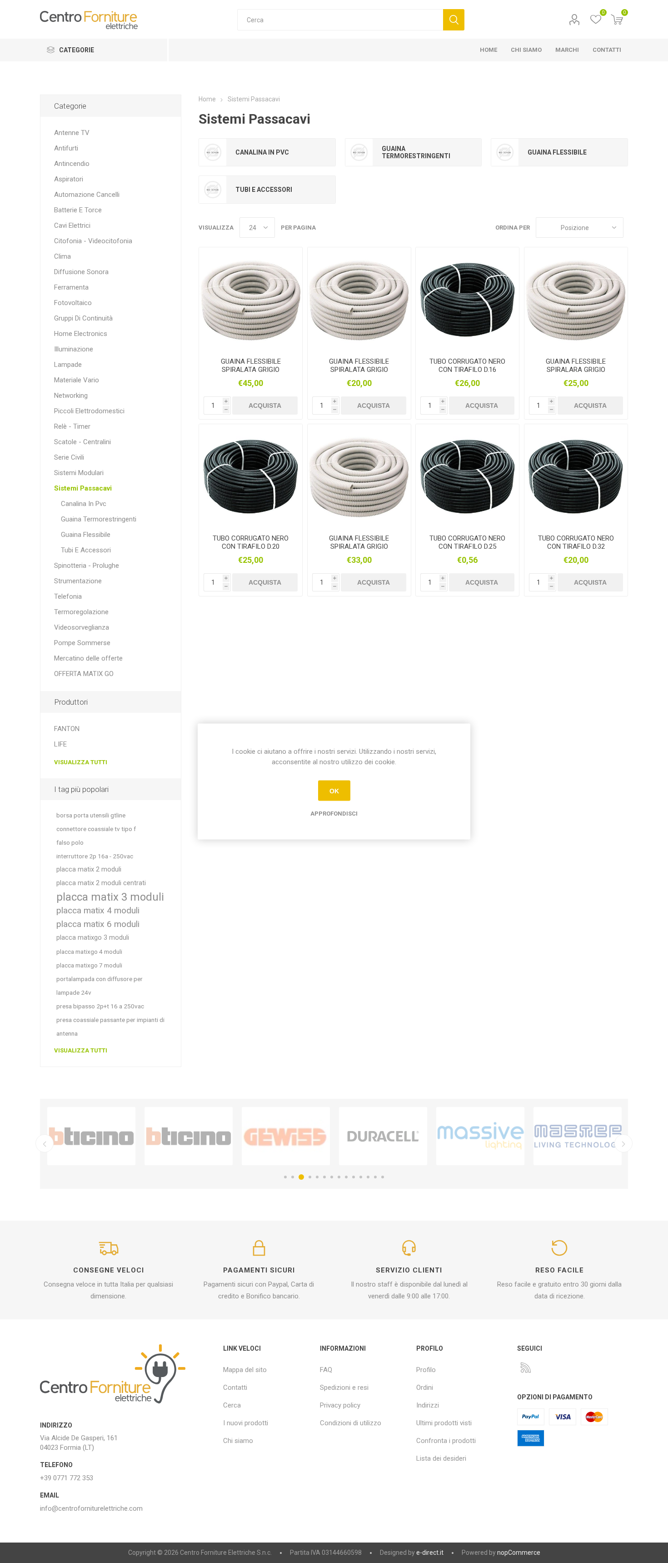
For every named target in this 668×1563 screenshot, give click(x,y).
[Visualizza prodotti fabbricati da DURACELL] (383, 1136)
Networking (71, 395)
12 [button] (368, 1177)
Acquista (265, 405)
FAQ (326, 1370)
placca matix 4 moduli (98, 910)
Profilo (574, 19)
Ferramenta (71, 287)
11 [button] (360, 1177)
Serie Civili (69, 457)
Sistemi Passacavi (83, 488)
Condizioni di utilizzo (350, 1423)
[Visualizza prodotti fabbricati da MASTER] (577, 1136)
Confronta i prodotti (446, 1441)
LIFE (60, 744)
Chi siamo (238, 1441)
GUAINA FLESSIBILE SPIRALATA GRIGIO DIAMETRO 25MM (359, 546)
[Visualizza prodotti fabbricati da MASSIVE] (480, 1136)
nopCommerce (518, 1552)
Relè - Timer (72, 426)
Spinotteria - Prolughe (86, 565)
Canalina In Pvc (262, 152)
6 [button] (324, 1177)
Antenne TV (72, 133)
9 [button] (346, 1177)
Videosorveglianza (81, 627)
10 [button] (353, 1177)
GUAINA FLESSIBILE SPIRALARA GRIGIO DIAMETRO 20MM (576, 369)
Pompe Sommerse (82, 643)
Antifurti (66, 148)
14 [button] (382, 1177)
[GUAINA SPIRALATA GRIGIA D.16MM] (359, 299)
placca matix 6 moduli (98, 924)
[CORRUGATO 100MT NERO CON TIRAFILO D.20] (250, 475)
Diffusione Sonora (81, 272)
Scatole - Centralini (82, 442)
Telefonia (68, 596)
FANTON (67, 729)
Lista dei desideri (441, 1458)
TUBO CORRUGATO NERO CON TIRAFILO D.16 (467, 365)
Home (207, 99)
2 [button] (292, 1177)
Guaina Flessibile (557, 152)
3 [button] (301, 1177)
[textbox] (340, 19)
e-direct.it (430, 1552)
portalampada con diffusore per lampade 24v (99, 985)
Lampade (68, 365)
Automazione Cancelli (87, 194)
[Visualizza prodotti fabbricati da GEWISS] (286, 1136)
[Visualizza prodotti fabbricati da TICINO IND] (189, 1136)
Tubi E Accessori (263, 189)
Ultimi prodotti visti (444, 1423)
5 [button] (317, 1177)
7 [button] (331, 1177)
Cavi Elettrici (72, 225)
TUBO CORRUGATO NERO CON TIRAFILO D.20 (251, 542)
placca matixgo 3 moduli (92, 938)
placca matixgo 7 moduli (89, 965)
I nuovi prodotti (245, 1423)
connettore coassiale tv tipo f (96, 828)
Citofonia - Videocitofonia (93, 241)
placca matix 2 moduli (88, 869)
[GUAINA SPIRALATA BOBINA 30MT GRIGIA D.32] (250, 299)
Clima (62, 256)
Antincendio (72, 164)
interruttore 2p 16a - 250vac (94, 856)
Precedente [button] (44, 1143)
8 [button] (339, 1177)
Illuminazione (73, 349)
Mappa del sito (245, 1370)
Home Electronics (80, 334)
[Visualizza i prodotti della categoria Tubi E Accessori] (212, 189)
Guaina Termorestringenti (416, 152)
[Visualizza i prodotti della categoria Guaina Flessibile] (504, 152)
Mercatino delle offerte (88, 658)
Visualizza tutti (80, 762)
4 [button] (310, 1177)
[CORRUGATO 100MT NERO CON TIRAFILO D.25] (467, 475)
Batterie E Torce (78, 210)
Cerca (453, 19)
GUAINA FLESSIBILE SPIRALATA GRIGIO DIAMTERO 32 (251, 369)
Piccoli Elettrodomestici (89, 411)
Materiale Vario (76, 380)
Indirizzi (427, 1405)
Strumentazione (78, 581)
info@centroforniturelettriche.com (91, 1508)
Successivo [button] (623, 1143)
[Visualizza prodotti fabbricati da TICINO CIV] (91, 1136)
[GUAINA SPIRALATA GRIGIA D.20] (576, 299)
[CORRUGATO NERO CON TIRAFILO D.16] (467, 299)
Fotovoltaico (73, 303)
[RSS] (525, 1367)
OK (334, 790)
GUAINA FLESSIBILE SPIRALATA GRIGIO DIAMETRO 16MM (359, 369)
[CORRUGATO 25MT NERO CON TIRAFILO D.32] (576, 475)
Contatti (235, 1387)
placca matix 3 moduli (110, 897)
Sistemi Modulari (79, 473)
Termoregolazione (81, 612)
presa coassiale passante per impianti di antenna (110, 1026)
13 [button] (375, 1177)
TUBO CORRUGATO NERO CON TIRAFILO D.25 (467, 542)
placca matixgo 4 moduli (89, 951)
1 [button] (285, 1177)
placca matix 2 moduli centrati (101, 883)
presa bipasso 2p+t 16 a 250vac (100, 1006)
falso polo (70, 842)
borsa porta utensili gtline (90, 815)
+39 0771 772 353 (66, 1478)
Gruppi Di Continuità (83, 318)
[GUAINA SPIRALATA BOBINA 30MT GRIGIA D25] (359, 475)
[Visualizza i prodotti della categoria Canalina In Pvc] (212, 152)
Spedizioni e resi (344, 1387)
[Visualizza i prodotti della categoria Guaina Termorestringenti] (359, 152)
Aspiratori (68, 179)
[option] (91, 1136)
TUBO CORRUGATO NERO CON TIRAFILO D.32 (576, 542)
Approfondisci (334, 813)
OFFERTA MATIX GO (84, 674)
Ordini (424, 1387)
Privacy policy (340, 1405)
